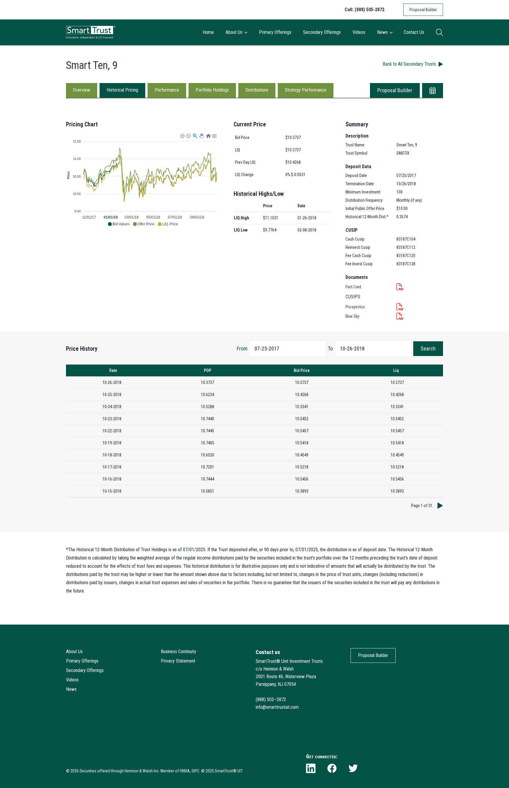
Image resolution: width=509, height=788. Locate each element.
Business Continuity (178, 651)
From (242, 348)
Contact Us (414, 32)
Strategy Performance (305, 90)
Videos (359, 32)
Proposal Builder (423, 9)
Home (208, 32)
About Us (234, 32)
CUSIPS (353, 296)
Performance (167, 90)
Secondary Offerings (322, 32)
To (330, 348)
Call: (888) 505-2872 (364, 9)
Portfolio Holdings (212, 90)
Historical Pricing (122, 90)
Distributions (256, 90)
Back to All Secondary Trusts (409, 64)
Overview (81, 90)
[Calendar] (432, 90)
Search (428, 348)
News (382, 32)
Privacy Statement (178, 661)
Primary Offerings (275, 32)
